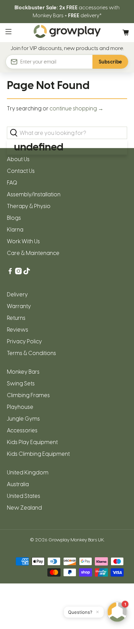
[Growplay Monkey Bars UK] (67, 32)
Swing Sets (21, 383)
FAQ (12, 182)
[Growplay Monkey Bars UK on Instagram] (18, 272)
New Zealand (24, 507)
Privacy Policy (24, 341)
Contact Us (21, 171)
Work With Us (23, 241)
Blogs (14, 218)
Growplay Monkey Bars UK (76, 539)
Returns (16, 318)
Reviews (17, 329)
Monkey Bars (23, 371)
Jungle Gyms (23, 418)
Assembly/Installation (33, 194)
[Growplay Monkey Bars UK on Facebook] (10, 272)
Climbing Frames (28, 395)
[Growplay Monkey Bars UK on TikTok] (26, 272)
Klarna (15, 229)
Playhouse (20, 407)
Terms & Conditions (31, 353)
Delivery (17, 294)
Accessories (22, 430)
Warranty (19, 306)
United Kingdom (27, 472)
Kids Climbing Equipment (38, 454)
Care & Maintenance (33, 253)
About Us (18, 159)
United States (23, 496)
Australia (18, 484)
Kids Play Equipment (32, 442)
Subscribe (110, 62)
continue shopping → (76, 108)
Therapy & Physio (29, 206)
